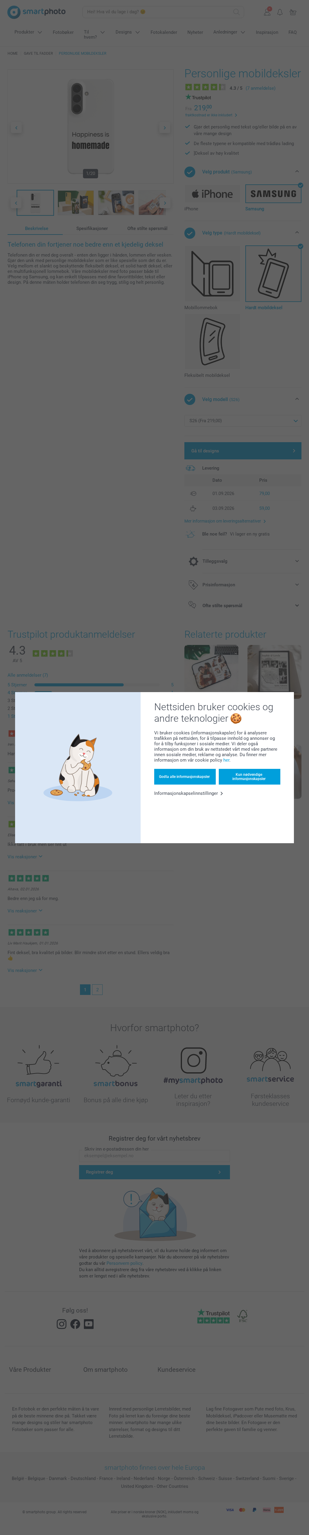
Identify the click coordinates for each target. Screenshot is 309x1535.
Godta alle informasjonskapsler (184, 777)
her (226, 760)
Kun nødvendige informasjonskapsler (249, 776)
